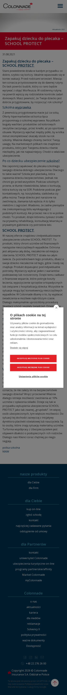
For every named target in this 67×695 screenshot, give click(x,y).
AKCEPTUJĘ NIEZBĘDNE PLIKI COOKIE (33, 367)
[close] (56, 307)
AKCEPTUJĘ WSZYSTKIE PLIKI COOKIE (33, 358)
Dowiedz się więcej (19, 347)
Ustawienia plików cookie (33, 376)
